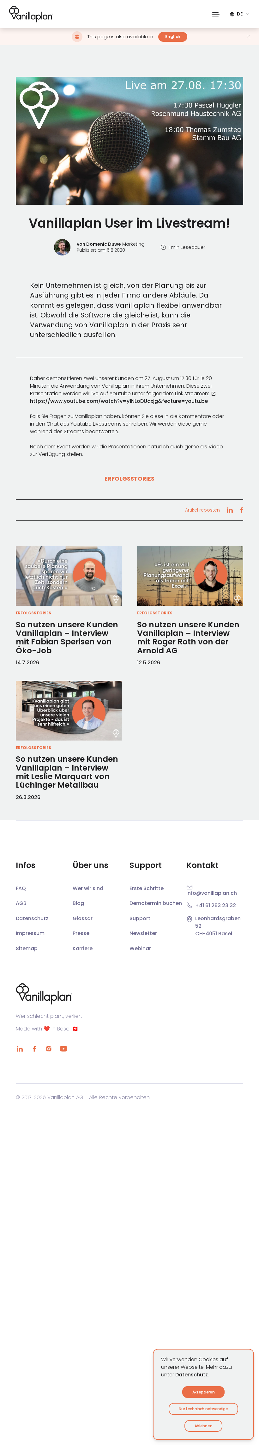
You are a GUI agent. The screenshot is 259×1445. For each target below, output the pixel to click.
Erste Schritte (147, 888)
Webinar (140, 948)
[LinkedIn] (19, 1049)
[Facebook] (34, 1049)
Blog (78, 903)
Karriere (83, 948)
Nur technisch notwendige (203, 1408)
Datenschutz (191, 1374)
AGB (21, 903)
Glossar (83, 918)
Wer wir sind (88, 888)
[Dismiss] (248, 37)
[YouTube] (63, 1049)
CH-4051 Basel (213, 933)
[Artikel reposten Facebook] (241, 510)
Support (140, 918)
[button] (216, 14)
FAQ (21, 888)
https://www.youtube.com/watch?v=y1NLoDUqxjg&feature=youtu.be (119, 401)
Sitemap (27, 948)
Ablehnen (203, 1426)
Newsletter (143, 933)
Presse (81, 933)
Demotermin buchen (156, 903)
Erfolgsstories (129, 479)
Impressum (30, 933)
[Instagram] (48, 1049)
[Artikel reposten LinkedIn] (230, 510)
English (172, 37)
